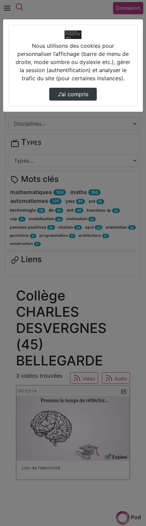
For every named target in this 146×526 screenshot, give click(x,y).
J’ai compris (73, 94)
